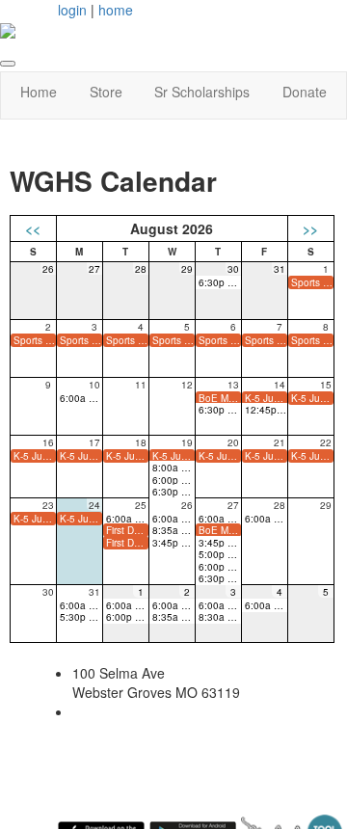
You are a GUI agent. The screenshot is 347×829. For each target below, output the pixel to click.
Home (38, 91)
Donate (304, 91)
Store (106, 91)
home (115, 9)
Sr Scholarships (202, 91)
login (72, 9)
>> (310, 228)
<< (32, 228)
